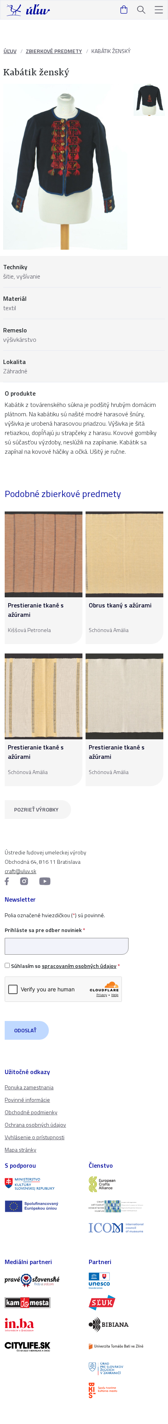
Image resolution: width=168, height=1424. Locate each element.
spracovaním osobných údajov (79, 966)
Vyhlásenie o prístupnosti (34, 1137)
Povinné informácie (27, 1100)
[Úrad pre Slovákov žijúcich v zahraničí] (126, 1368)
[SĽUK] (126, 1302)
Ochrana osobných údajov (35, 1124)
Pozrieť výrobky (36, 809)
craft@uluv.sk (20, 871)
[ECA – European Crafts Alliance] (126, 1184)
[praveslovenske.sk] (42, 1280)
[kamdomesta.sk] (42, 1302)
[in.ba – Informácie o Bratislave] (42, 1324)
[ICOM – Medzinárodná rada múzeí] (126, 1228)
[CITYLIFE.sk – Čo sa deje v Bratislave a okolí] (42, 1347)
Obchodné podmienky (31, 1112)
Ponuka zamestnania (29, 1087)
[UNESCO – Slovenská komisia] (126, 1280)
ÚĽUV (10, 51)
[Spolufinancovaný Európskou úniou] (42, 1206)
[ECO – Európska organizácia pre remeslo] (126, 1206)
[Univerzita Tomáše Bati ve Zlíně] (126, 1346)
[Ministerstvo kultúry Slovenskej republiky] (42, 1184)
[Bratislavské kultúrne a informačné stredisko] (126, 1390)
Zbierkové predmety (54, 51)
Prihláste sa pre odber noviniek (45, 930)
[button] (159, 10)
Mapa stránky (20, 1149)
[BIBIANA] (126, 1324)
